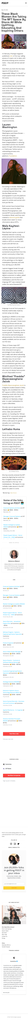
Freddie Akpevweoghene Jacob (13, 385)
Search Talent (5, 931)
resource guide (14, 217)
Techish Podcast (6, 946)
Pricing (3, 938)
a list (11, 56)
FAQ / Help (4, 934)
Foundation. (13, 156)
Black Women (14, 493)
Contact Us (4, 936)
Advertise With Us (6, 945)
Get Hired (4, 932)
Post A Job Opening (6, 929)
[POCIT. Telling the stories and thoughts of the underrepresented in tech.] (5, 3)
